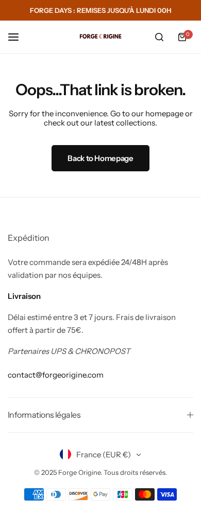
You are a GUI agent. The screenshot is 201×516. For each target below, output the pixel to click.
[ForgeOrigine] (100, 37)
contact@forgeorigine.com (56, 375)
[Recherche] (159, 37)
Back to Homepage (100, 158)
